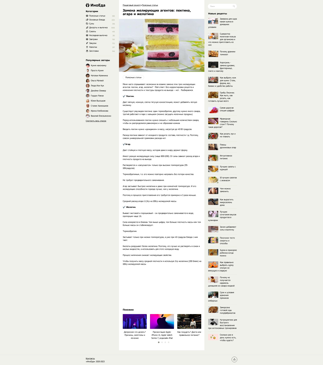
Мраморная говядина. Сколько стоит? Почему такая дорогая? (222, 123)
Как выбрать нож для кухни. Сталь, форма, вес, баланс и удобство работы (222, 82)
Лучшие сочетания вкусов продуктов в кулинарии (222, 216)
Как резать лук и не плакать (228, 135)
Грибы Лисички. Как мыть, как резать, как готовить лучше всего (221, 97)
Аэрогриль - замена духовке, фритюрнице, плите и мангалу (221, 66)
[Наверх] (234, 359)
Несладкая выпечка (98, 35)
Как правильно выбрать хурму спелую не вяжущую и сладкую (221, 266)
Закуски (92, 43)
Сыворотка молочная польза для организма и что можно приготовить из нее (222, 39)
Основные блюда (97, 20)
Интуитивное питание (226, 157)
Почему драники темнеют (227, 53)
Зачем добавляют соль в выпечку (228, 228)
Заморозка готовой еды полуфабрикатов (227, 310)
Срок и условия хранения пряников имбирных (221, 296)
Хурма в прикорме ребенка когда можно (228, 253)
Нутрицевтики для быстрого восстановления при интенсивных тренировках (222, 324)
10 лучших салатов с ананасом (228, 179)
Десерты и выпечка (98, 27)
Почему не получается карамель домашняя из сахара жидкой (221, 281)
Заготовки (94, 51)
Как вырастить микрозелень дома (226, 202)
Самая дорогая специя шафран (227, 109)
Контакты (90, 358)
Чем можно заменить (225, 190)
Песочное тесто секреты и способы (227, 241)
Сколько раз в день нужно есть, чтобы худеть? (228, 338)
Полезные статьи (133, 77)
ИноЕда (97, 5)
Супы (91, 23)
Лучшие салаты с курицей (228, 168)
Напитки (93, 47)
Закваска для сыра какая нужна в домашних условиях (222, 23)
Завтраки (93, 39)
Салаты (92, 31)
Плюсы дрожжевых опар (228, 146)
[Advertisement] (161, 286)
